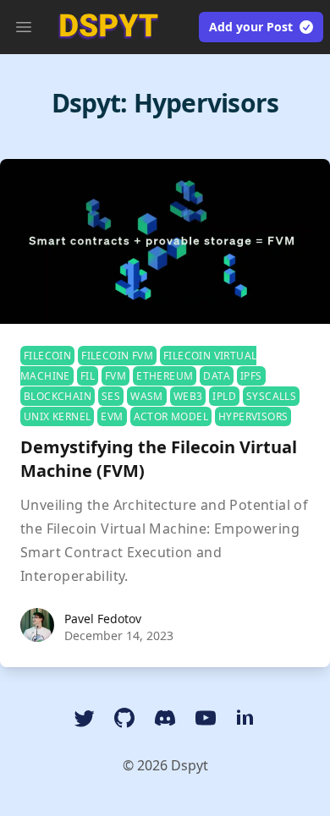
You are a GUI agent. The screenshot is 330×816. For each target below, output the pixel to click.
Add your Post (251, 27)
